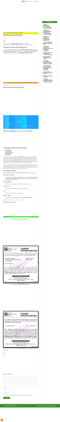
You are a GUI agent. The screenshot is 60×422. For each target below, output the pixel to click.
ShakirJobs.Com (17, 50)
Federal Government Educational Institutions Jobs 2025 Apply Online (47, 26)
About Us (39, 405)
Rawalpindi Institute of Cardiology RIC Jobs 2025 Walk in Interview (48, 48)
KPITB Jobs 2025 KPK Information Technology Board (47, 53)
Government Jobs (9, 32)
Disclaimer (48, 405)
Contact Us (44, 405)
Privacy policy (53, 405)
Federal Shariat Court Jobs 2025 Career (47, 57)
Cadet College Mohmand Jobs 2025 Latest (47, 72)
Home (30, 1)
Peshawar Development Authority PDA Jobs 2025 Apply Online (47, 62)
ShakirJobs (12, 52)
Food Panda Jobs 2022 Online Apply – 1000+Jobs (15, 199)
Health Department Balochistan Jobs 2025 (48, 43)
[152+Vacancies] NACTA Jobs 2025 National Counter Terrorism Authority (47, 67)
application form (25, 177)
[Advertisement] (21, 10)
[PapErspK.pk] (25, 1)
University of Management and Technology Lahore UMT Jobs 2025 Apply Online (47, 32)
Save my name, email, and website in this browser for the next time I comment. (18, 395)
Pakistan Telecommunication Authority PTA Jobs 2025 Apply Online (48, 80)
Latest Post (35, 1)
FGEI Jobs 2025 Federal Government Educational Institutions (46, 38)
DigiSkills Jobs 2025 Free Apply (47, 76)
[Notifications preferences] (1, 420)
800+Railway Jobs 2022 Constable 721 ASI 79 (15, 85)
